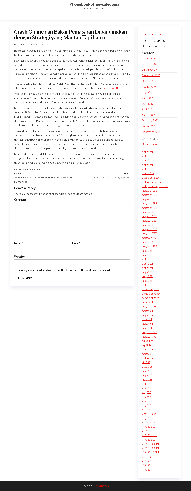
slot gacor (147, 151)
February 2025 (150, 120)
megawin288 (149, 212)
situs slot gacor (150, 177)
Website (19, 256)
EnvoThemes (101, 485)
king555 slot (149, 413)
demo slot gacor (151, 293)
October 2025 (150, 81)
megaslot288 (149, 190)
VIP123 (146, 465)
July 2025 (147, 92)
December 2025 (151, 75)
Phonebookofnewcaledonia (94, 4)
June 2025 (148, 97)
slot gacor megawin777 (155, 186)
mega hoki (147, 328)
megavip (147, 353)
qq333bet (147, 340)
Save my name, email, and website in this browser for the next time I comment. (64, 270)
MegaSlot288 (111, 87)
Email (76, 243)
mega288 (147, 272)
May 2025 (147, 103)
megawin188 (149, 306)
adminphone (38, 44)
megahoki (147, 310)
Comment (20, 199)
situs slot (147, 319)
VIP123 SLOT (149, 426)
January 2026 (149, 69)
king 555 (146, 401)
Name (18, 243)
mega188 (147, 370)
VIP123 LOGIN (150, 444)
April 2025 (148, 109)
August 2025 (149, 86)
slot (144, 156)
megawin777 (149, 229)
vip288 (146, 362)
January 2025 (149, 126)
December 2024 (151, 131)
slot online (148, 160)
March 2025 (149, 114)
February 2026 (150, 64)
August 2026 (149, 58)
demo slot (147, 302)
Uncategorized (32, 169)
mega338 (147, 250)
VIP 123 (146, 456)
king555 (146, 388)
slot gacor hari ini (151, 34)
